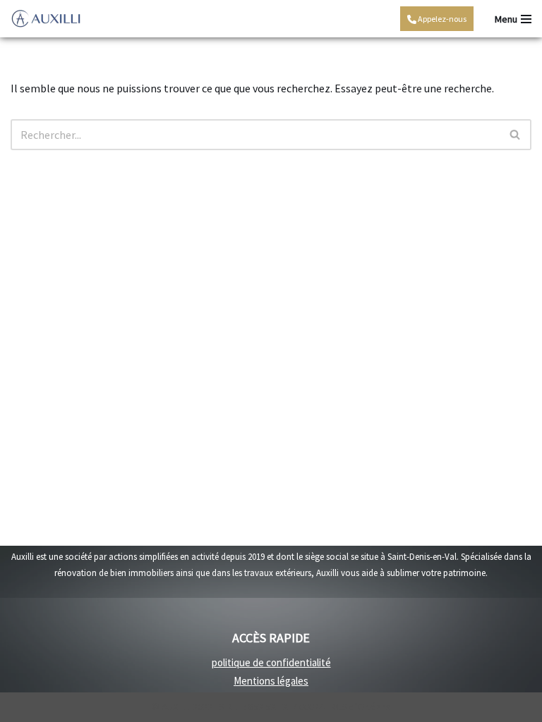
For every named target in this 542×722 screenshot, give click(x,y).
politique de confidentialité (271, 662)
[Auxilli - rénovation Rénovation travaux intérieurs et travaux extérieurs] (46, 18)
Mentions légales (271, 680)
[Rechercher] (515, 134)
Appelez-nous (441, 18)
